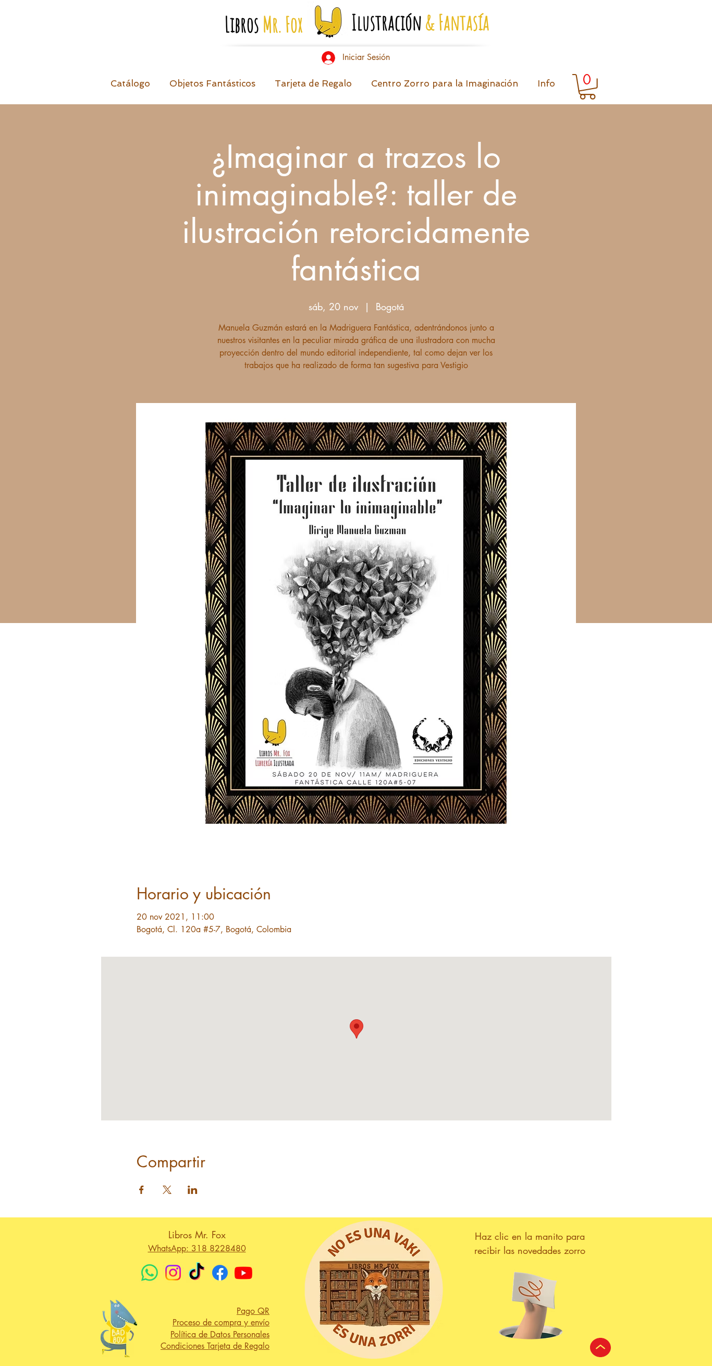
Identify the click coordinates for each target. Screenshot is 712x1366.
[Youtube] (243, 1272)
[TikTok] (196, 1272)
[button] (545, 87)
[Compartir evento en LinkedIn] (193, 1190)
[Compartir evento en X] (167, 1190)
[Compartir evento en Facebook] (141, 1190)
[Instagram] (173, 1272)
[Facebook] (220, 1272)
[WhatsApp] (149, 1272)
